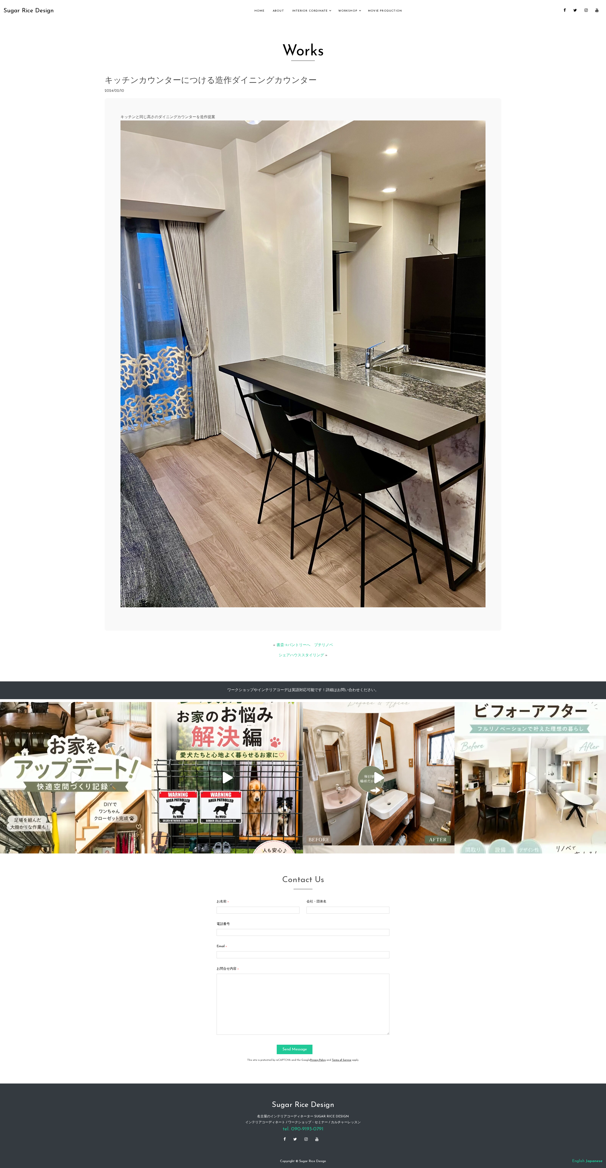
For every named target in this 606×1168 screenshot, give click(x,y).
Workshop (347, 10)
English (578, 1161)
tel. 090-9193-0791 (303, 1129)
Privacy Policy (318, 1060)
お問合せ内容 (228, 969)
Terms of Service (341, 1060)
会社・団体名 (316, 901)
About (278, 10)
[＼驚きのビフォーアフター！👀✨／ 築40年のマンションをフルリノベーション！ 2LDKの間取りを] (530, 777)
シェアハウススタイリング (301, 655)
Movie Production (385, 10)
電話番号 (223, 924)
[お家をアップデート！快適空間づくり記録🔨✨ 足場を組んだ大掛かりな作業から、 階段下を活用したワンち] (76, 777)
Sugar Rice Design (29, 11)
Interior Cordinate (310, 10)
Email (222, 946)
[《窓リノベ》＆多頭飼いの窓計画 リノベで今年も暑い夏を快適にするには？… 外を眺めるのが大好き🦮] (227, 777)
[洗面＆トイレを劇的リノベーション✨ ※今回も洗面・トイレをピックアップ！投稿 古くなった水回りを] (378, 777)
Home (259, 10)
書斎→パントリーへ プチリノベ (304, 645)
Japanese (594, 1161)
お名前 (223, 901)
